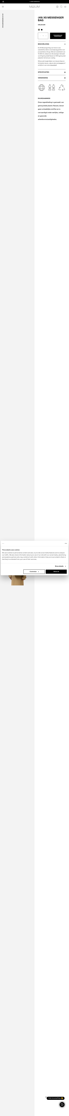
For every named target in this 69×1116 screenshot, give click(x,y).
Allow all (56, 571)
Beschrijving (43, 44)
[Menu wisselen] (4, 7)
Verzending (43, 78)
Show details (59, 566)
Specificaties (43, 72)
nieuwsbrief (53, 65)
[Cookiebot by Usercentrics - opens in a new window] (59, 543)
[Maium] (34, 7)
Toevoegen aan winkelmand (57, 36)
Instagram (61, 63)
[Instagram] (3, 1)
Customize (33, 571)
